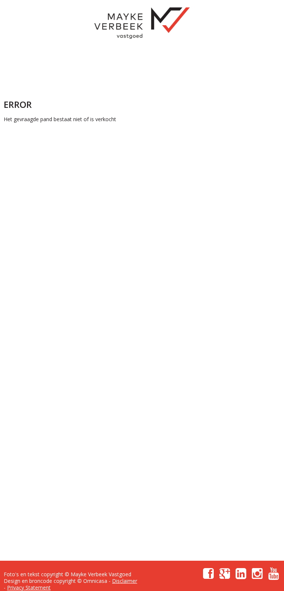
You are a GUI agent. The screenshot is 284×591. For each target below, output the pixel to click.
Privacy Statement (29, 587)
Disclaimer (124, 580)
